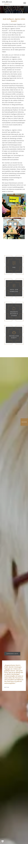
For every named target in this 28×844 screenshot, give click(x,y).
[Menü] (24, 3)
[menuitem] (20, 3)
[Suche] (20, 3)
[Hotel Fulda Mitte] (8, 3)
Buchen (24, 422)
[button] (2, 841)
